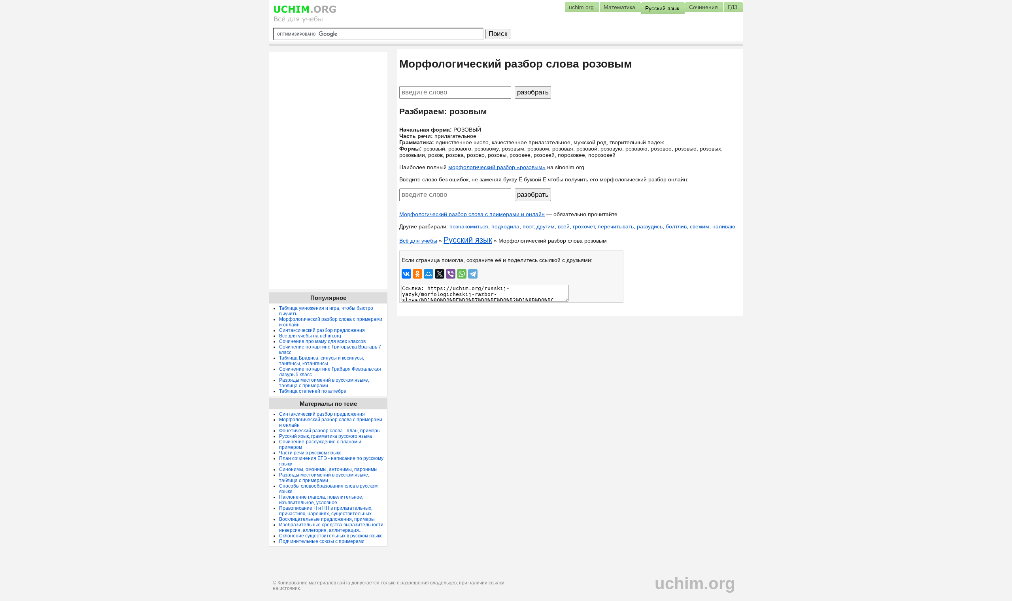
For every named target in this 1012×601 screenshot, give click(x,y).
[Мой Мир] (428, 274)
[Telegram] (473, 274)
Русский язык (468, 240)
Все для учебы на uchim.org (310, 336)
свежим (699, 226)
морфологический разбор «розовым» (497, 167)
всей (564, 226)
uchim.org (695, 583)
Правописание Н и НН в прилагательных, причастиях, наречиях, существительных (325, 510)
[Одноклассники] (417, 274)
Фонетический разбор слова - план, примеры (330, 430)
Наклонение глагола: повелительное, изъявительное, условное (321, 499)
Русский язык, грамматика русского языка (325, 436)
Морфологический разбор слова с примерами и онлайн (472, 214)
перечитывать (616, 226)
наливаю (723, 226)
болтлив (676, 226)
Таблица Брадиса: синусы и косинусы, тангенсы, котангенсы (321, 360)
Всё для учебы (418, 240)
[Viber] (450, 274)
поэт (528, 226)
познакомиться (468, 226)
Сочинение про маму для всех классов (322, 341)
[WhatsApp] (461, 274)
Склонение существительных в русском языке (331, 536)
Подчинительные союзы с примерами (321, 541)
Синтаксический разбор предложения (322, 330)
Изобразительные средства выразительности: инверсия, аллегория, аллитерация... (332, 527)
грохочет (584, 226)
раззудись (650, 226)
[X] (439, 274)
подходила (505, 226)
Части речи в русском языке (310, 453)
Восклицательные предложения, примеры (327, 519)
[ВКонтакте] (406, 274)
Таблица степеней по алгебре (312, 391)
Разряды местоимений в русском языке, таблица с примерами (324, 382)
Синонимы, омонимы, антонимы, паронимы (328, 469)
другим (545, 226)
